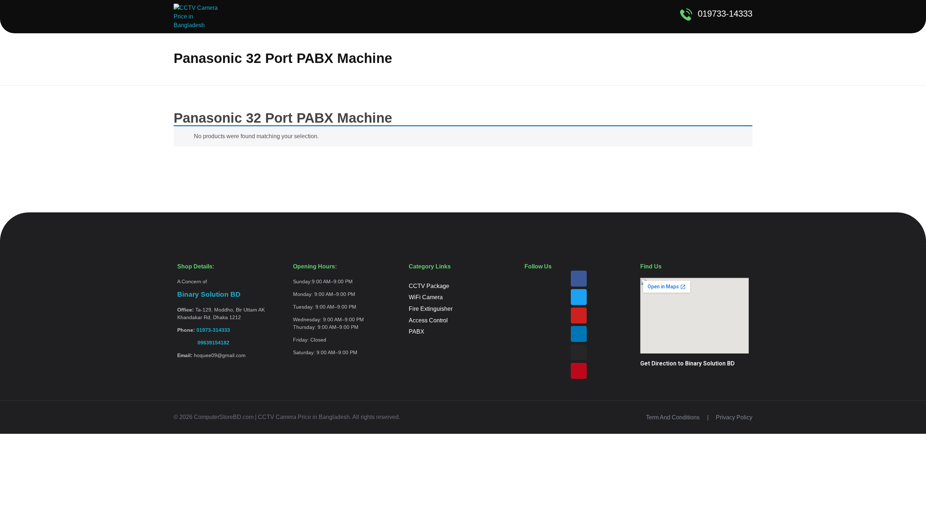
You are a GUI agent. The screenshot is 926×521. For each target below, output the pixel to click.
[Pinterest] (579, 371)
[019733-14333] (686, 14)
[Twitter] (579, 297)
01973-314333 (213, 330)
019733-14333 (725, 13)
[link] (203, 343)
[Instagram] (579, 352)
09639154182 (203, 343)
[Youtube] (579, 315)
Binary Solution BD (209, 294)
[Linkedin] (579, 334)
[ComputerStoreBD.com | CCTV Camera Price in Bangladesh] (199, 17)
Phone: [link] (203, 330)
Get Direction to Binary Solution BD (687, 363)
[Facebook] (579, 279)
